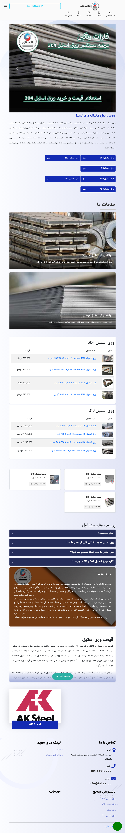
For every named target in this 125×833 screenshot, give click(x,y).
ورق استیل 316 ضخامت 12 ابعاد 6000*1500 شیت (73, 442)
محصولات (89, 15)
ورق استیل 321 (109, 816)
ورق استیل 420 (107, 189)
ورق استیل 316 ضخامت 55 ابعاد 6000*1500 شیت (73, 451)
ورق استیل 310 (71, 158)
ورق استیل (111, 810)
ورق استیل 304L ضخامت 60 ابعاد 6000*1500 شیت (72, 370)
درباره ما (99, 15)
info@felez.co (100, 783)
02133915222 (101, 771)
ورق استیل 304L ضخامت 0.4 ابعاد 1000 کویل (74, 383)
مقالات (78, 15)
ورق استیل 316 (107, 168)
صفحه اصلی (110, 15)
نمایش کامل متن (63, 676)
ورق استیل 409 (107, 179)
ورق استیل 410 (71, 179)
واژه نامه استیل (53, 755)
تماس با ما (68, 15)
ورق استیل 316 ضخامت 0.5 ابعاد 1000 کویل (75, 426)
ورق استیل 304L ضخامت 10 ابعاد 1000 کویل (75, 394)
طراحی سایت (110, 826)
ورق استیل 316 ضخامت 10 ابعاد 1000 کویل (76, 434)
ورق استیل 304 (107, 158)
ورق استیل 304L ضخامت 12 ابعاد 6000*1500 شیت (72, 358)
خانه (59, 749)
